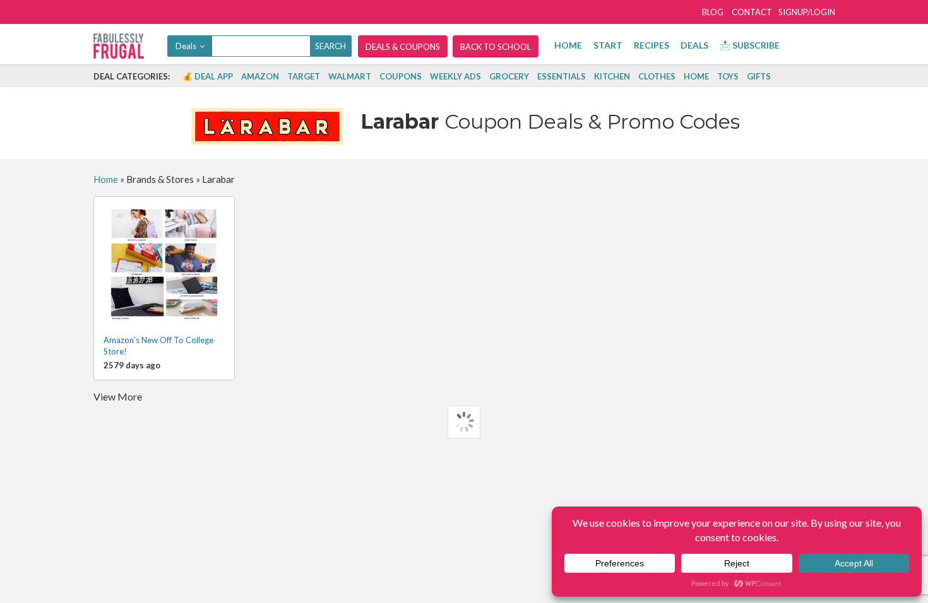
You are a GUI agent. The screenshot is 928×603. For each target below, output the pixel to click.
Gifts (759, 76)
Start (607, 45)
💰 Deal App (207, 76)
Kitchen (612, 76)
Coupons (400, 76)
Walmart (349, 76)
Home (568, 45)
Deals (694, 45)
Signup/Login (806, 12)
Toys (728, 76)
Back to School (495, 47)
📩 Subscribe (750, 45)
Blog (712, 12)
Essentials (561, 76)
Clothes (656, 76)
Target (303, 76)
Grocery (509, 76)
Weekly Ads (455, 76)
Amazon (260, 76)
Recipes (651, 45)
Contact (752, 12)
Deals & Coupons (403, 47)
